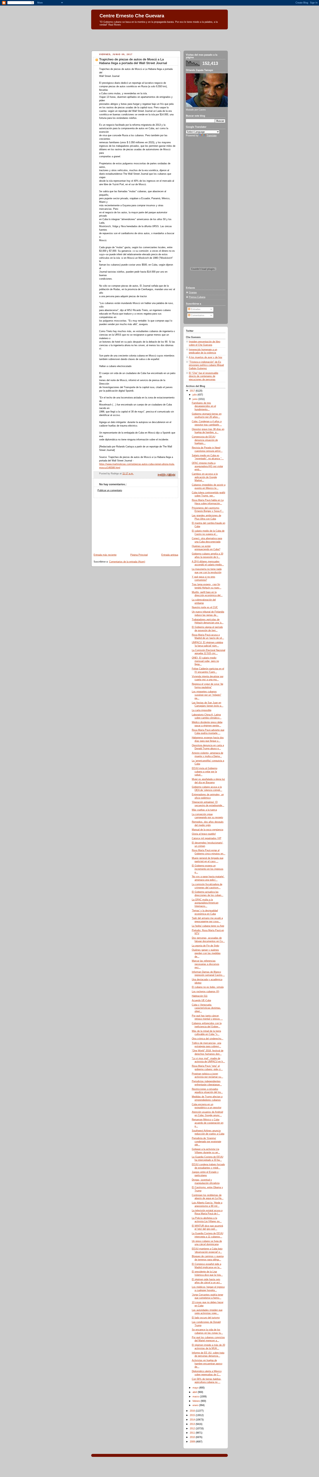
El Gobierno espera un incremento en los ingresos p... (207, 868)
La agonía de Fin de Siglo (205, 945)
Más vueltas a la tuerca (204, 810)
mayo (196, 1387)
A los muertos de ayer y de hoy (205, 357)
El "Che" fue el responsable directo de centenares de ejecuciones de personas (203, 376)
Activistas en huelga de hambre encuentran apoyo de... (207, 1363)
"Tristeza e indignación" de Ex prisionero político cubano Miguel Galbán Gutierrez (206, 365)
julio (195, 394)
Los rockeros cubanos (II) (205, 991)
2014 (193, 1419)
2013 (193, 1424)
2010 (193, 1437)
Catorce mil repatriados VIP (206, 838)
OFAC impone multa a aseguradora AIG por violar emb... (207, 466)
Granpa (193, 292)
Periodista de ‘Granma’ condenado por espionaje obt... (206, 1141)
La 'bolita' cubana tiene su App (208, 926)
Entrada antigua (169, 555)
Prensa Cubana (197, 297)
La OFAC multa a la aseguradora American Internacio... (205, 902)
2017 (193, 391)
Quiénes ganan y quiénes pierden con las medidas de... (206, 953)
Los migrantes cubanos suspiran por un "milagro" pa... (206, 694)
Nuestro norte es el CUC (205, 607)
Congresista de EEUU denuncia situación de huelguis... (205, 440)
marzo (196, 1396)
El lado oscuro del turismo (206, 1317)
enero (196, 1405)
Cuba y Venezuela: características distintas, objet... (206, 1008)
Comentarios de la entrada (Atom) (127, 561)
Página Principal (139, 555)
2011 (193, 1433)
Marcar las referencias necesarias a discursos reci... (205, 964)
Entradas (195, 309)
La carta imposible (201, 710)
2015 (193, 1415)
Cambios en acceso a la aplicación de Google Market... (205, 477)
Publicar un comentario (109, 490)
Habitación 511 (199, 996)
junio (195, 399)
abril (195, 1392)
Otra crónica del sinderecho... (207, 1038)
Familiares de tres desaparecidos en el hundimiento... (204, 406)
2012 (193, 1428)
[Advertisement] (159, 39)
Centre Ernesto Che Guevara (132, 15)
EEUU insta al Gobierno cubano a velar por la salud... (204, 771)
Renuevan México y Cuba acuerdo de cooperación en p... (207, 1122)
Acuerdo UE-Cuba (201, 1000)
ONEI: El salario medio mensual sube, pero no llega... (205, 661)
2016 (193, 1411)
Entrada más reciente (105, 555)
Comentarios (197, 315)
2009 (193, 1441)
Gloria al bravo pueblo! (204, 834)
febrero (197, 1401)
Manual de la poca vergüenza (207, 829)
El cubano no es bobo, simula (208, 987)
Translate (212, 135)
